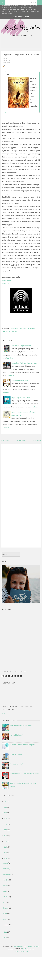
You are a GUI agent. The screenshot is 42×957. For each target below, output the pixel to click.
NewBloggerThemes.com (21, 951)
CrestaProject (18, 950)
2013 (5, 853)
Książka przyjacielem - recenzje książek (25, 946)
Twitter (23, 328)
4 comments (7, 62)
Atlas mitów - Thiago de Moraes (21, 346)
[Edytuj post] (3, 66)
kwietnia (5, 908)
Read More (9, 358)
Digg (15, 331)
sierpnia (5, 886)
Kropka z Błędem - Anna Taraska (21, 398)
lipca (4, 891)
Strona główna (21, 440)
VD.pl (3, 714)
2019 (5, 818)
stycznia (5, 925)
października (7, 874)
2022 (5, 801)
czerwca (5, 897)
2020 (5, 813)
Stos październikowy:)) (16, 735)
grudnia (5, 863)
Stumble (7, 331)
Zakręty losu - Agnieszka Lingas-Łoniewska (24, 363)
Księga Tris (5, 283)
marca (5, 914)
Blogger (24, 948)
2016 (5, 836)
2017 (5, 830)
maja (4, 902)
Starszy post (37, 440)
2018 (5, 824)
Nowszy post (5, 440)
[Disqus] (21, 470)
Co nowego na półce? (16, 764)
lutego (5, 919)
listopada (6, 869)
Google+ (32, 328)
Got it (27, 17)
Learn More (18, 17)
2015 (5, 841)
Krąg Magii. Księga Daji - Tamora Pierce (20, 54)
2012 (5, 858)
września (5, 880)
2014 (5, 847)
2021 (5, 807)
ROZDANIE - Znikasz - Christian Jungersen (22, 745)
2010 (5, 938)
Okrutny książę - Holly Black (20, 380)
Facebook (15, 328)
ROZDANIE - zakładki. (16, 754)
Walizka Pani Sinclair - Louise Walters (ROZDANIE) (24, 773)
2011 (5, 932)
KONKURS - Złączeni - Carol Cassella (21, 725)
